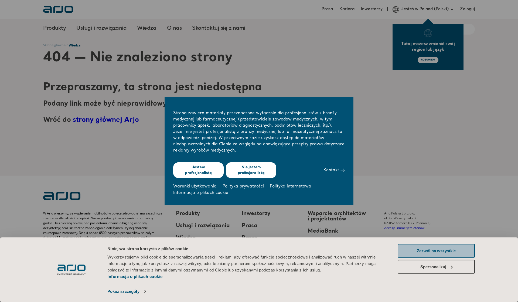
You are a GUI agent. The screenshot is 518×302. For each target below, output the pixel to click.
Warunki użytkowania (195, 186)
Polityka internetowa (290, 186)
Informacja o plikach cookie (135, 276)
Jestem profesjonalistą (198, 170)
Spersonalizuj (433, 266)
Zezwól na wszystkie (436, 251)
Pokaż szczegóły (123, 291)
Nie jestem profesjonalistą (251, 170)
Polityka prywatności (243, 186)
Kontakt (331, 170)
